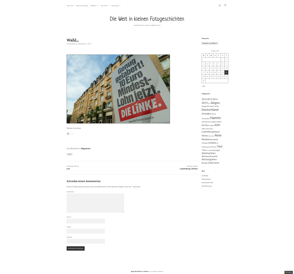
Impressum (115, 6)
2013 (209, 99)
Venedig (212, 150)
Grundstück (206, 118)
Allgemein (85, 148)
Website (69, 237)
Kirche (205, 125)
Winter (205, 163)
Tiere (204, 150)
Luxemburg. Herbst (189, 168)
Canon (216, 106)
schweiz (212, 142)
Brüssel (210, 106)
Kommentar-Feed (207, 183)
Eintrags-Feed (206, 179)
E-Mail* (69, 227)
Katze (219, 122)
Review (205, 139)
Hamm (215, 118)
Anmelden (205, 176)
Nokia (205, 135)
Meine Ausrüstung (82, 6)
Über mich (70, 6)
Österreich (213, 162)
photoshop (211, 136)
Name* (69, 217)
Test (219, 146)
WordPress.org (207, 186)
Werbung (206, 159)
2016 (209, 103)
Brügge (204, 106)
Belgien (215, 103)
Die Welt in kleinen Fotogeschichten (147, 19)
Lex (68, 168)
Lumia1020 (209, 129)
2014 (215, 99)
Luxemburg (208, 131)
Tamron (213, 147)
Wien (214, 159)
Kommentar (70, 192)
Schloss (205, 143)
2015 (205, 103)
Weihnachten (209, 153)
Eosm (213, 114)
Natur (217, 131)
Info (209, 122)
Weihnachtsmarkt (210, 156)
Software (93, 6)
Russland (213, 139)
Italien (213, 122)
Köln (217, 125)
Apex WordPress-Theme (139, 271)
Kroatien (211, 125)
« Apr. (204, 86)
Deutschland (210, 110)
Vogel (217, 150)
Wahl (69, 154)
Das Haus (104, 6)
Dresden (206, 113)
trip (208, 150)
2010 (204, 99)
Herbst (205, 122)
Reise (218, 135)
